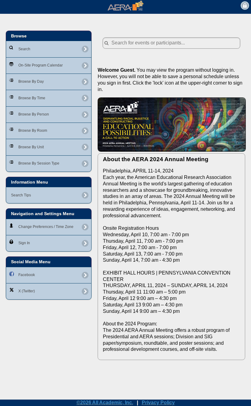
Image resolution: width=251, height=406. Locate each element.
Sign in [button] (244, 5)
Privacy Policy (158, 402)
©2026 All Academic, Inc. (105, 402)
